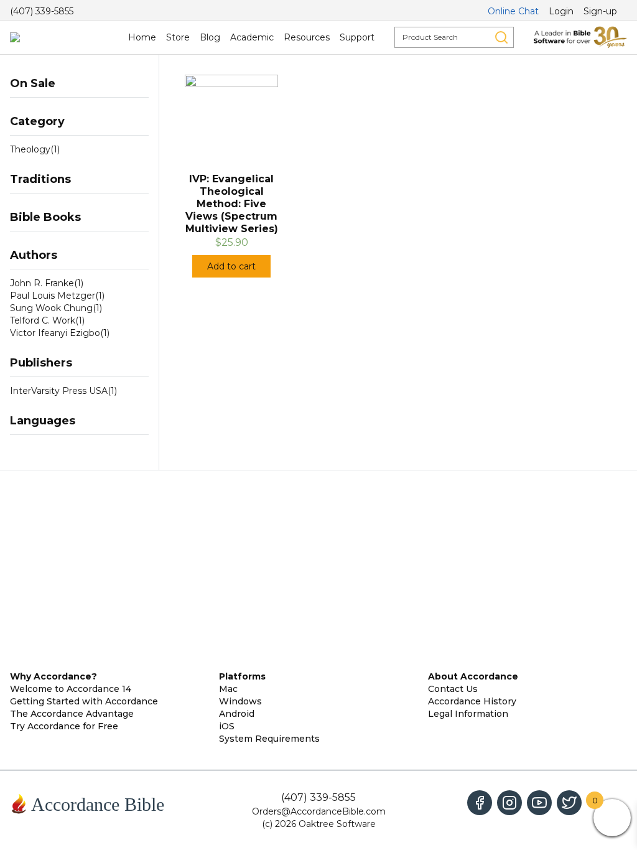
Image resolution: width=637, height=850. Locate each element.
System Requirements (269, 738)
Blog (210, 37)
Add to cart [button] (231, 266)
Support (357, 37)
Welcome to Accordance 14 (70, 688)
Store (178, 37)
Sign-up (600, 11)
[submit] (501, 37)
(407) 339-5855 (41, 11)
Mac (228, 688)
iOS (227, 726)
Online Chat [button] (513, 11)
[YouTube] (539, 802)
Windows (240, 701)
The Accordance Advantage (72, 713)
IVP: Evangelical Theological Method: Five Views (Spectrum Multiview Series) (231, 204)
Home (142, 37)
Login (561, 11)
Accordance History (472, 701)
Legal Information (468, 713)
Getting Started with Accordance (84, 701)
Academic (252, 37)
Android (236, 713)
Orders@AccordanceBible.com (319, 811)
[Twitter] (569, 802)
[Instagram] (509, 802)
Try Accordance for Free (64, 726)
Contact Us (453, 688)
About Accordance (473, 676)
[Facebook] (479, 802)
